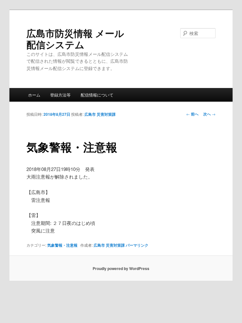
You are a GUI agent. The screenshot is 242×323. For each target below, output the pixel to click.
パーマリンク (137, 245)
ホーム (34, 95)
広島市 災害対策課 (100, 114)
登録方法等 (60, 95)
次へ (209, 114)
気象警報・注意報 (62, 245)
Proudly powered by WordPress (121, 268)
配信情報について (97, 95)
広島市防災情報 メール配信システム (75, 38)
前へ (192, 114)
